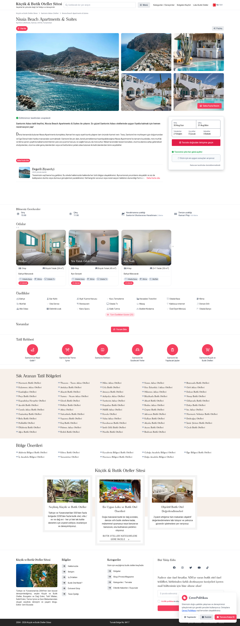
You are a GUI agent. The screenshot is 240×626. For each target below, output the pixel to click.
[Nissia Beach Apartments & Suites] (67, 72)
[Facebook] (174, 567)
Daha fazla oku (153, 178)
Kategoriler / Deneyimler (164, 5)
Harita (23, 28)
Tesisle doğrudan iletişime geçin (197, 142)
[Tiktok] (207, 567)
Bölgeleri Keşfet (184, 5)
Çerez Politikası (189, 610)
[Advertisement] (89, 190)
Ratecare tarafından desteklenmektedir (205, 165)
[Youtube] (199, 567)
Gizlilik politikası (167, 601)
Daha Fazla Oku (23, 161)
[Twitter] (190, 567)
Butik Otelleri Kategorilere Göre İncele (120, 538)
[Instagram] (182, 567)
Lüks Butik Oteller (200, 5)
